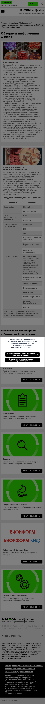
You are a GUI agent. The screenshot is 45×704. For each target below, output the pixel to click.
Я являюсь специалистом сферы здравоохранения (21, 354)
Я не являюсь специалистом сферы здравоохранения (21, 360)
